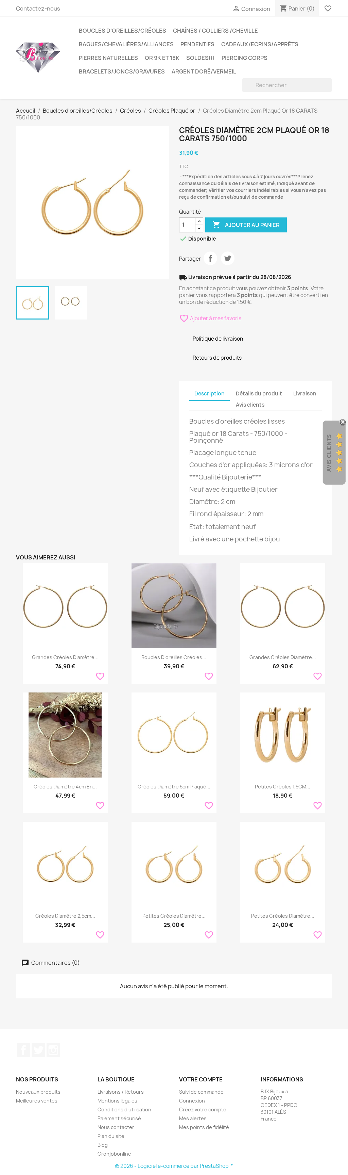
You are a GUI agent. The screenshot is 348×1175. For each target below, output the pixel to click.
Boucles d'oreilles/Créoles (122, 30)
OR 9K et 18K (162, 58)
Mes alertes (193, 1118)
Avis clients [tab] (250, 404)
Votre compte (201, 1079)
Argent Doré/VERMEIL (204, 71)
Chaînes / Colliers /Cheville (215, 30)
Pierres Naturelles (108, 58)
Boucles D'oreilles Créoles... (173, 657)
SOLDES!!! (200, 58)
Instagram (53, 1050)
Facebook (23, 1050)
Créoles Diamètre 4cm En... (65, 786)
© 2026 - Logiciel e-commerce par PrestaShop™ (174, 1166)
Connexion (192, 1100)
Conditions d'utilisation (124, 1109)
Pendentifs (197, 44)
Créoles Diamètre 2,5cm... (65, 916)
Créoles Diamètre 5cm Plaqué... (174, 786)
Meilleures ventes (36, 1100)
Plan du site (111, 1136)
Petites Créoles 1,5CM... (282, 786)
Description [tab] (209, 393)
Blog (103, 1145)
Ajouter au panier (246, 225)
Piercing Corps (244, 58)
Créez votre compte (202, 1109)
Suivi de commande (201, 1092)
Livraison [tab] (304, 393)
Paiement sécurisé (119, 1118)
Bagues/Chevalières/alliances (126, 44)
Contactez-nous (38, 8)
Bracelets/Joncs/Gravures (122, 71)
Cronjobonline (114, 1153)
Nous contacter (116, 1127)
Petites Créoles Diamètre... (174, 916)
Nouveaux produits (38, 1092)
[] (329, 89)
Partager (210, 258)
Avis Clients (329, 453)
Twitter (38, 1050)
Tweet (227, 258)
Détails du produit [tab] (259, 393)
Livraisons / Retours (121, 1092)
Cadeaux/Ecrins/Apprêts (259, 44)
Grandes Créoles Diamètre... (65, 657)
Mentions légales (117, 1100)
